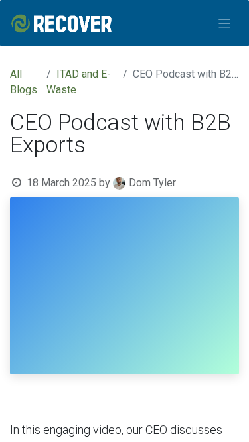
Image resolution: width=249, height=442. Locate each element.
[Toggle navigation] (225, 23)
